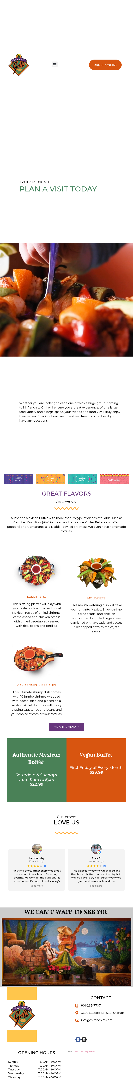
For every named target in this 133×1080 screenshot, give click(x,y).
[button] (55, 64)
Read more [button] (37, 885)
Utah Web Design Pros (84, 1051)
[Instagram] (84, 1039)
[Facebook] (78, 1039)
